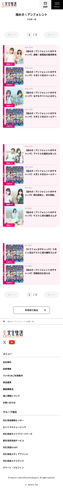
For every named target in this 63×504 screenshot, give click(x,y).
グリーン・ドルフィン (13, 467)
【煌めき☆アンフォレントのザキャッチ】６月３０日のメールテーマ (41, 75)
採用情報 (7, 368)
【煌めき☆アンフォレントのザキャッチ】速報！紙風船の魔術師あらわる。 (41, 54)
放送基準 (7, 382)
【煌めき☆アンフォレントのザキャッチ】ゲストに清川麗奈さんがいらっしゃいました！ (41, 215)
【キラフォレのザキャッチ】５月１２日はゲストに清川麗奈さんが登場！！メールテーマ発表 (41, 252)
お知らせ (9, 85)
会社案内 (7, 362)
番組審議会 (8, 389)
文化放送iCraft (10, 447)
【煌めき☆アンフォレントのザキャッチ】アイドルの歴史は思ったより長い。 (40, 153)
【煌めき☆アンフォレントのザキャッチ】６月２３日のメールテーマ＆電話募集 (41, 116)
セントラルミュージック (14, 427)
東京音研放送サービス (13, 440)
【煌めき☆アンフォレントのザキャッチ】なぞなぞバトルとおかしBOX (41, 96)
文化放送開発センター (13, 420)
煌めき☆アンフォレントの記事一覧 (20, 321)
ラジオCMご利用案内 (13, 375)
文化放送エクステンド (13, 460)
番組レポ (9, 64)
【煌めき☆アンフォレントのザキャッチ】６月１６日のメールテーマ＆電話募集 (41, 174)
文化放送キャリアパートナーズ (17, 433)
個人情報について (11, 395)
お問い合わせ (9, 402)
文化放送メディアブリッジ (15, 454)
